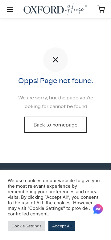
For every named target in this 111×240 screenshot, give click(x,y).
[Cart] (101, 9)
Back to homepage (55, 125)
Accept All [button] (62, 226)
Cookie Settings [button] (26, 226)
